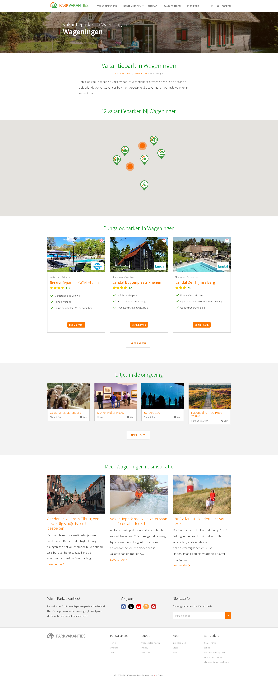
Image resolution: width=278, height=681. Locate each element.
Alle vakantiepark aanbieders (217, 662)
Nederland (55, 277)
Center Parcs (210, 642)
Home (113, 642)
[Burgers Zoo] (162, 396)
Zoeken (226, 6)
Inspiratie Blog (179, 642)
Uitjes (175, 647)
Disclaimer (146, 652)
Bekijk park (76, 324)
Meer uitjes (138, 435)
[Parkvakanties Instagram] (146, 606)
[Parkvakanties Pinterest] (153, 606)
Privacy (144, 647)
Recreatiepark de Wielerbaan (74, 282)
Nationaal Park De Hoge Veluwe (206, 414)
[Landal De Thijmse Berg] (202, 254)
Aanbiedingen (172, 6)
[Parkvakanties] (76, 635)
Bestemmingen (132, 6)
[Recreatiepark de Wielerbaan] (76, 254)
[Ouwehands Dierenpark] (68, 396)
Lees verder (55, 564)
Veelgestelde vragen (150, 642)
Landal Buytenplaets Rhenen (137, 282)
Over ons (114, 647)
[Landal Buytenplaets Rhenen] (139, 254)
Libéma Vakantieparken (214, 652)
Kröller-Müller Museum (112, 412)
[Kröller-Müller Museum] (115, 396)
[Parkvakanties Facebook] (123, 606)
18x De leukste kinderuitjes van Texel (199, 521)
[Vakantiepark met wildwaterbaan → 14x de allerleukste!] (139, 494)
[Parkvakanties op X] (131, 606)
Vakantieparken (107, 6)
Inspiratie (193, 6)
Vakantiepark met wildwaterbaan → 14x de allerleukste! (138, 521)
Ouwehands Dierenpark (65, 412)
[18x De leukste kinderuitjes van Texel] (202, 494)
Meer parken (138, 343)
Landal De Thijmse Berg (195, 282)
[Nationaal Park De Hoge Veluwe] (210, 396)
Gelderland (141, 73)
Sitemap (176, 652)
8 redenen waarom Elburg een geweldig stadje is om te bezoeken (73, 523)
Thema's (153, 6)
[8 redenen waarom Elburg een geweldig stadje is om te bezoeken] (76, 494)
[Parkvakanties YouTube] (138, 606)
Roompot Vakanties (213, 657)
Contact (113, 652)
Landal (207, 647)
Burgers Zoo (152, 412)
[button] (117, 160)
